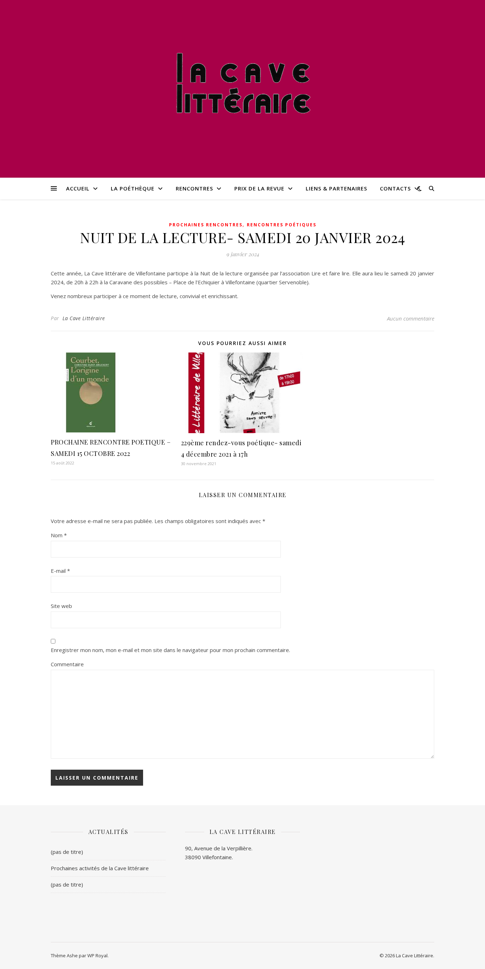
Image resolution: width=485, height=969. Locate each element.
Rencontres (194, 188)
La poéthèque (132, 188)
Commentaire (67, 664)
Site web (61, 605)
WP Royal (97, 955)
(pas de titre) (67, 851)
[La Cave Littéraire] (242, 84)
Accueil (77, 188)
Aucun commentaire (410, 318)
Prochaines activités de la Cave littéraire (100, 868)
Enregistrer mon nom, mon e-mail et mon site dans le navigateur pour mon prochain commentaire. (170, 649)
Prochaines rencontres (206, 225)
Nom (59, 535)
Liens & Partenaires (336, 188)
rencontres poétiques (281, 225)
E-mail (60, 570)
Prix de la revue (259, 188)
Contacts (395, 188)
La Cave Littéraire (83, 318)
